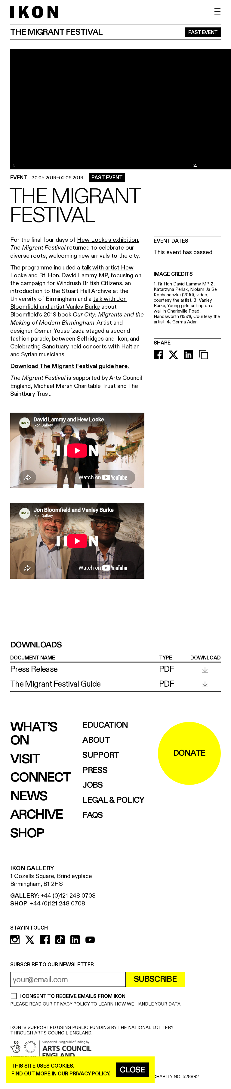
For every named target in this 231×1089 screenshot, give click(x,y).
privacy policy (89, 1074)
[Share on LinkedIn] (188, 354)
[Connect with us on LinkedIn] (75, 939)
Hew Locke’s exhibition (107, 240)
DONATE (189, 753)
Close (132, 1070)
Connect (40, 777)
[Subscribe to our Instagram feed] (15, 939)
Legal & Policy (113, 800)
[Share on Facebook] (158, 354)
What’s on (33, 734)
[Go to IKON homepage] (34, 11)
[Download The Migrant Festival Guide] (205, 684)
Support (100, 755)
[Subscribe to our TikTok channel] (60, 939)
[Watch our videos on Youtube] (90, 939)
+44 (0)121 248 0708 (68, 895)
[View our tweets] (30, 939)
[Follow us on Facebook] (45, 939)
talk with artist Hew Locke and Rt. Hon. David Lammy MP (72, 271)
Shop (27, 833)
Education (105, 725)
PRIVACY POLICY (72, 1004)
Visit (25, 759)
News (28, 796)
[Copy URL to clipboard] (203, 354)
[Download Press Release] (205, 669)
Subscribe (155, 979)
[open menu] (217, 11)
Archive (36, 814)
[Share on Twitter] (173, 354)
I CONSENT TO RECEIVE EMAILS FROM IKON (72, 996)
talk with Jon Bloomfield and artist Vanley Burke (68, 302)
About (96, 740)
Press (94, 771)
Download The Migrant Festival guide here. (70, 366)
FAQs (92, 815)
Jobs (92, 785)
